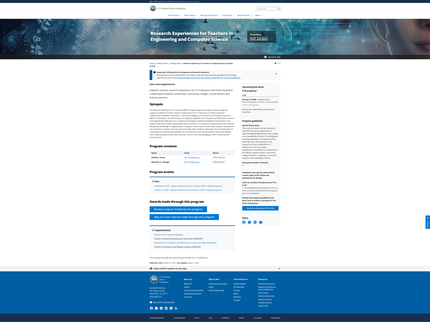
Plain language (275, 318)
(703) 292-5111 (156, 296)
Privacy (197, 318)
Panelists (236, 300)
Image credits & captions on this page (170, 268)
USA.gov (241, 318)
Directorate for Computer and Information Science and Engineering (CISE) (186, 243)
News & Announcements (218, 284)
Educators (237, 297)
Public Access (263, 293)
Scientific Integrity (265, 302)
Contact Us (188, 297)
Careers (187, 287)
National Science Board (192, 293)
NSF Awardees (238, 287)
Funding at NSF (162, 63)
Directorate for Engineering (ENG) (169, 234)
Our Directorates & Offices (194, 290)
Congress (236, 290)
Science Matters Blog (216, 290)
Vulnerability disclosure (157, 318)
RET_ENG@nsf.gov (192, 157)
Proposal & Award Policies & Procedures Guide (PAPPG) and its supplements (208, 78)
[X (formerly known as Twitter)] (156, 308)
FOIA (210, 318)
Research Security (265, 299)
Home (152, 63)
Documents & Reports (266, 284)
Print (278, 63)
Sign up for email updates (164, 302)
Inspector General (179, 318)
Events (211, 287)
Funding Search (176, 63)
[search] (278, 8)
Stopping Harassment (266, 296)
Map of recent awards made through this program (184, 217)
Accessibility (257, 318)
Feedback (428, 224)
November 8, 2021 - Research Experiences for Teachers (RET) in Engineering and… (189, 186)
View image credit (274, 57)
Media (235, 293)
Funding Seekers (239, 284)
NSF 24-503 (259, 38)
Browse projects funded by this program (178, 209)
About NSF (188, 284)
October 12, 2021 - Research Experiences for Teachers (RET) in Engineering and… (188, 190)
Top (425, 254)
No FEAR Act (225, 318)
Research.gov (263, 306)
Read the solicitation (260, 208)
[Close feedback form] (428, 218)
